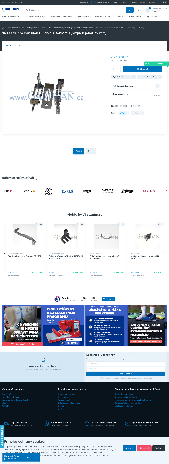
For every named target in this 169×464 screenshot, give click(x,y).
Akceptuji (129, 448)
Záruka (61, 409)
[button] (136, 86)
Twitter (125, 113)
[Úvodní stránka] (3, 28)
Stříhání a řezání (102, 16)
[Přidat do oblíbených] (41, 224)
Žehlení (119, 16)
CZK (162, 3)
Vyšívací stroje (84, 16)
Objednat (144, 69)
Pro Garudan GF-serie (16, 254)
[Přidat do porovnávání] (37, 224)
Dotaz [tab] (20, 45)
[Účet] (139, 10)
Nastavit (158, 448)
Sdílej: (113, 113)
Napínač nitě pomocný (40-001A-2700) (145, 257)
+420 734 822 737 (20, 3)
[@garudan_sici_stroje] (57, 299)
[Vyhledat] (130, 10)
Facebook (138, 113)
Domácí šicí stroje (10, 16)
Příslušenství (135, 16)
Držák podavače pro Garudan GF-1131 (24, 256)
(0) (84, 2)
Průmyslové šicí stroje (35, 16)
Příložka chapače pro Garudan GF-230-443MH (105, 257)
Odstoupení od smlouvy (69, 403)
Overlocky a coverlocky (61, 16)
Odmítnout (144, 448)
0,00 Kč (159, 10)
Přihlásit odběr (126, 374)
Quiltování (152, 16)
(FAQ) (15, 400)
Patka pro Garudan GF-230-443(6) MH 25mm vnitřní (66, 257)
